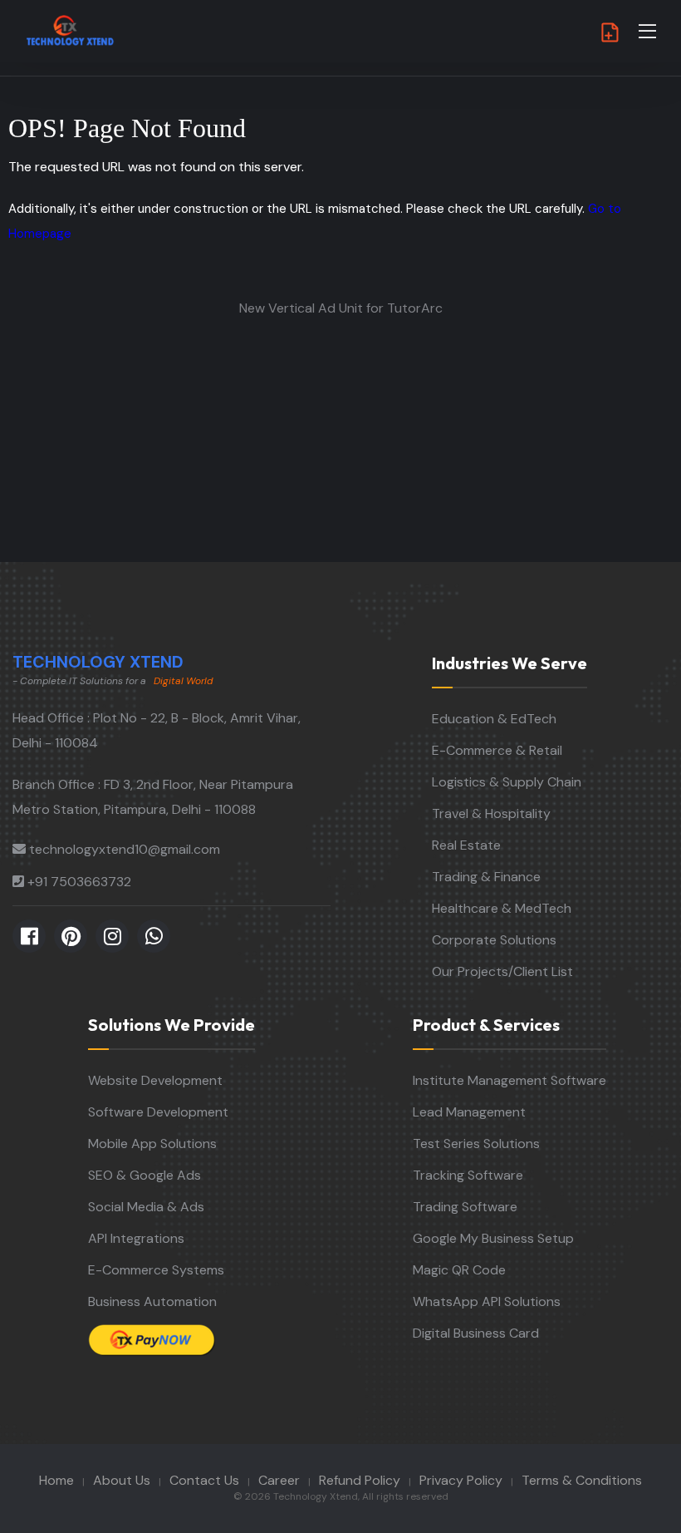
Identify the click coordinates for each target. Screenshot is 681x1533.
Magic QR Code (459, 1270)
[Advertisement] (340, 437)
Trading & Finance (486, 876)
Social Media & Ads (146, 1206)
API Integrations (136, 1238)
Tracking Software (468, 1175)
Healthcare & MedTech (501, 908)
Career (279, 1480)
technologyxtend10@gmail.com (124, 849)
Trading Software (465, 1206)
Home (56, 1480)
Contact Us (204, 1480)
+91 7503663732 (79, 881)
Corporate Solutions (494, 940)
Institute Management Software (509, 1080)
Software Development (158, 1112)
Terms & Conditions (582, 1480)
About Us (121, 1480)
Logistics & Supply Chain (506, 782)
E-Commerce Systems (156, 1270)
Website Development (155, 1080)
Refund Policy (359, 1480)
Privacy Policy (460, 1480)
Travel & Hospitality (491, 813)
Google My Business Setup (493, 1238)
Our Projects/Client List (502, 971)
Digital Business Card (476, 1333)
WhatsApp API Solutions (487, 1301)
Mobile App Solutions (152, 1143)
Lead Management (469, 1112)
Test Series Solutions (476, 1143)
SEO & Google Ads (144, 1175)
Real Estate (466, 845)
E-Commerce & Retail (497, 750)
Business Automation (152, 1301)
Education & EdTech (494, 718)
